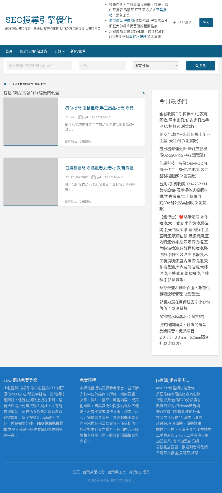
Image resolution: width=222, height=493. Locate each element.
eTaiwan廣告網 (187, 405)
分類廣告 (193, 400)
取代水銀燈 (138, 37)
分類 (57, 51)
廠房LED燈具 (139, 472)
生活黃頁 (195, 417)
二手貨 (192, 435)
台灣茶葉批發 (167, 453)
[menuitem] (182, 22)
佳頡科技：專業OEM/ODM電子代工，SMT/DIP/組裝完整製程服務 (183, 169)
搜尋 (202, 66)
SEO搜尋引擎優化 (38, 20)
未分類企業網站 (79, 177)
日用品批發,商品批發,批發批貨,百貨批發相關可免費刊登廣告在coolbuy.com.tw (136, 168)
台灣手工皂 (117, 472)
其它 (72, 117)
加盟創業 (187, 441)
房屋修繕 (163, 394)
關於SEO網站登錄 (33, 51)
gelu (86, 117)
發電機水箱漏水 (173, 316)
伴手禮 (198, 429)
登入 (206, 22)
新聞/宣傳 (78, 51)
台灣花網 (200, 447)
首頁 (9, 51)
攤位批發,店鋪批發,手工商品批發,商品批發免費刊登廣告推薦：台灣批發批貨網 (136, 108)
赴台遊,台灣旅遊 (169, 423)
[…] (71, 129)
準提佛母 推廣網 (121, 21)
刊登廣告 (185, 22)
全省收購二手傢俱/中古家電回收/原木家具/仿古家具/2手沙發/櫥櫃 (184, 120)
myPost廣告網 (168, 388)
